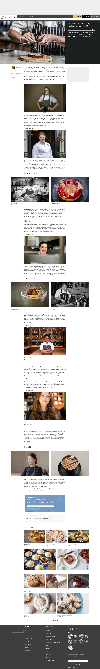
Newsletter (27, 655)
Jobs (47, 651)
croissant (48, 437)
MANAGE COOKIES (17, 631)
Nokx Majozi (40, 366)
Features (26, 647)
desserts (29, 68)
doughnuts (47, 216)
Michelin (42, 161)
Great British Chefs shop (50, 639)
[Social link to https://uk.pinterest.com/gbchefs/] (70, 629)
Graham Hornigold (30, 209)
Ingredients (27, 641)
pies (49, 373)
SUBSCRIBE (33, 509)
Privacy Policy (49, 657)
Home (26, 630)
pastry (47, 67)
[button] (20, 19)
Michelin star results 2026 (29, 638)
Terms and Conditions (50, 660)
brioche (40, 216)
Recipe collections (28, 644)
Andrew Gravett (27, 314)
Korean (61, 485)
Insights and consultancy (50, 636)
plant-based (36, 229)
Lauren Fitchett (18, 67)
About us (48, 648)
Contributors (48, 654)
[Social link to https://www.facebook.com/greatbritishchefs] (68, 629)
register (33, 518)
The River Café (30, 271)
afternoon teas (27, 79)
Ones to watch (27, 362)
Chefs (26, 635)
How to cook (27, 650)
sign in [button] (30, 518)
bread (42, 67)
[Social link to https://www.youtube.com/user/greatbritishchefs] (74, 629)
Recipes (26, 633)
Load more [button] (56, 620)
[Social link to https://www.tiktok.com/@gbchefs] (76, 629)
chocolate (28, 161)
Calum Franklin (36, 372)
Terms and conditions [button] (30, 511)
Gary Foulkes (42, 119)
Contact (47, 630)
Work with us (48, 633)
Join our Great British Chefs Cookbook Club (54, 642)
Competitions (27, 653)
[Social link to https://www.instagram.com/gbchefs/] (72, 629)
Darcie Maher (54, 431)
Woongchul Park (46, 483)
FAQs (47, 645)
